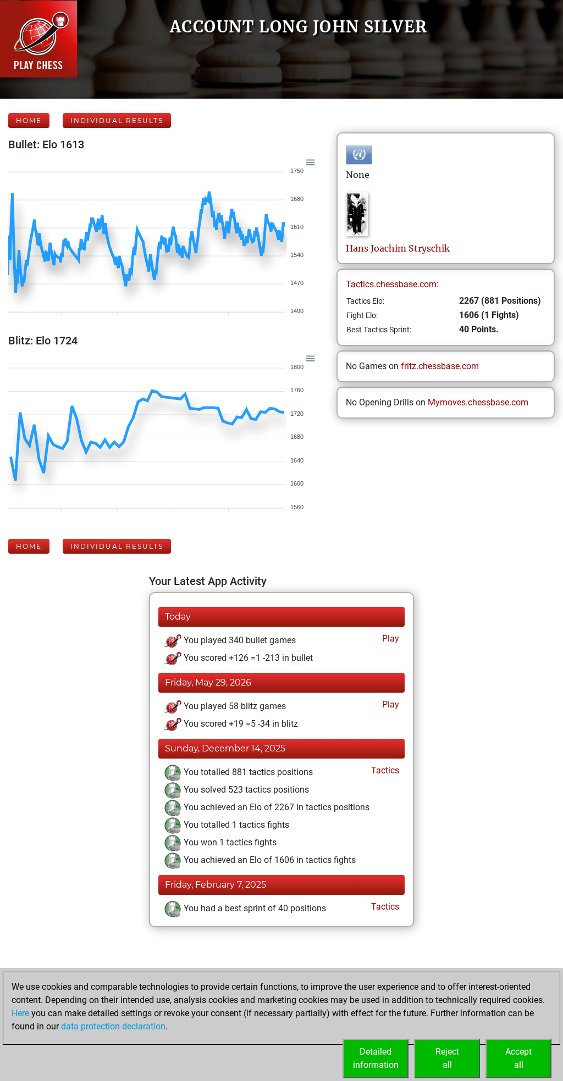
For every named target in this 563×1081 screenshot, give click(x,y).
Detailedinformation (376, 1058)
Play (389, 638)
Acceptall (518, 1058)
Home (29, 120)
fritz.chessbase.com (440, 366)
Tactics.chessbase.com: (392, 284)
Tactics (384, 770)
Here (20, 1013)
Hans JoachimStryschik (398, 248)
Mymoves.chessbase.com (478, 402)
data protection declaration (113, 1026)
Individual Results (116, 120)
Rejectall (447, 1058)
